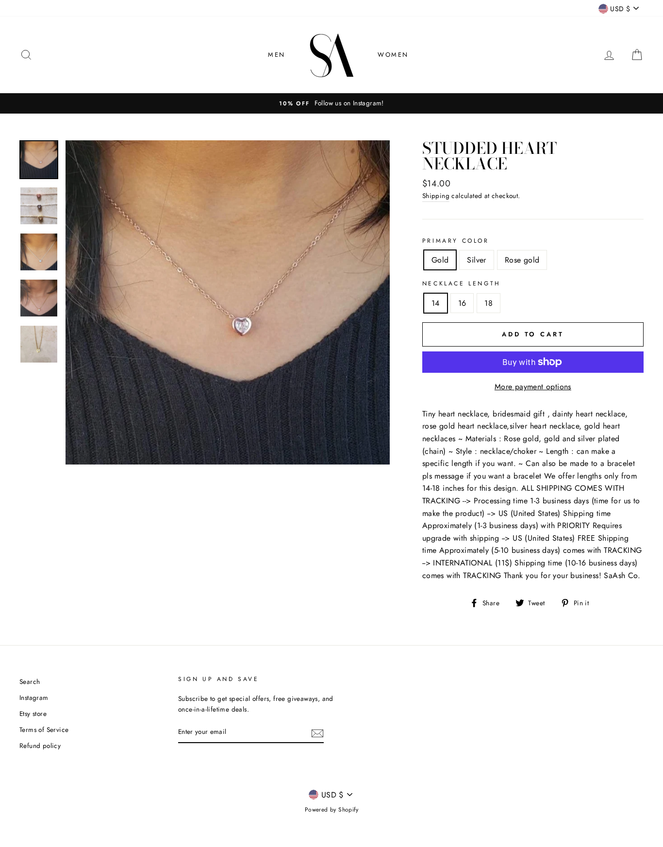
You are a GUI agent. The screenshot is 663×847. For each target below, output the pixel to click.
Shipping (435, 195)
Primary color (455, 240)
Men (276, 54)
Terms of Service (43, 729)
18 (488, 303)
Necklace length (461, 283)
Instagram (34, 697)
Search (29, 681)
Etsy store (33, 713)
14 (435, 303)
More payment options (533, 386)
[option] (331, 103)
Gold (440, 260)
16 (462, 303)
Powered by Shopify (331, 809)
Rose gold (522, 260)
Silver (476, 260)
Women (393, 54)
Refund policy (40, 745)
